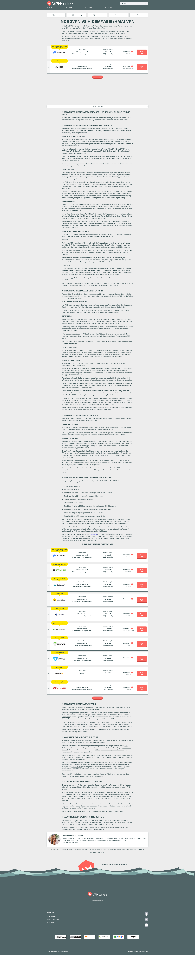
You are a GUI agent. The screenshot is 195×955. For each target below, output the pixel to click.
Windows (120, 15)
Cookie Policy (50, 922)
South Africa (115, 455)
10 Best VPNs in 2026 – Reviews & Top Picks (73, 849)
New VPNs (89, 8)
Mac (141, 15)
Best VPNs (50, 8)
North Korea (66, 462)
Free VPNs (69, 8)
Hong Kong (66, 717)
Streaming (79, 15)
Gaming (58, 15)
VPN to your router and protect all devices (109, 750)
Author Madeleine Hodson (73, 835)
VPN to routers (77, 767)
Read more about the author (72, 842)
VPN (78, 453)
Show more (97, 77)
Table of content (97, 106)
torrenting (82, 354)
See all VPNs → (110, 8)
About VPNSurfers (52, 916)
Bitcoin (103, 531)
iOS (126, 746)
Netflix (120, 321)
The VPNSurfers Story (53, 919)
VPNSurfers (54, 849)
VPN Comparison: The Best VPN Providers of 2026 (104, 849)
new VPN (94, 534)
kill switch (65, 759)
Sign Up (141, 52)
